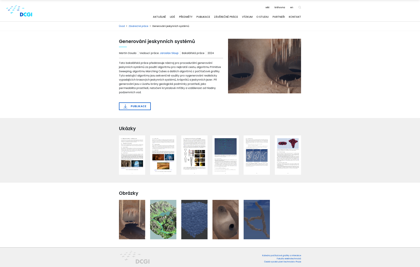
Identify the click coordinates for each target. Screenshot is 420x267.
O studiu (262, 17)
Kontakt (295, 17)
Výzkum (247, 17)
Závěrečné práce (226, 17)
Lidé (172, 17)
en (291, 7)
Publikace (203, 17)
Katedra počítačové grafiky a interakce (281, 255)
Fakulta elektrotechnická (289, 258)
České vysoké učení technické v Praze (282, 261)
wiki (267, 7)
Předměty (185, 17)
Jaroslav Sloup (169, 53)
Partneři (279, 17)
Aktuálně (159, 17)
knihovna (280, 7)
